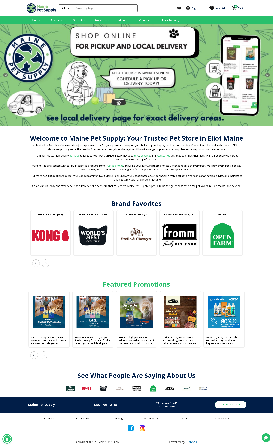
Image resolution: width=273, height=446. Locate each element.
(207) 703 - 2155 (105, 404)
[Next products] (45, 263)
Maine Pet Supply (41, 404)
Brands (55, 20)
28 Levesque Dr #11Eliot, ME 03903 (166, 405)
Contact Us (146, 20)
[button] (7, 439)
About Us (124, 20)
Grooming (79, 20)
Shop (34, 20)
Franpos (191, 442)
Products (49, 418)
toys (136, 155)
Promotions (101, 20)
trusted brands (114, 165)
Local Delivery (170, 20)
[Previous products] (36, 263)
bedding (145, 155)
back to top (233, 404)
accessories (163, 155)
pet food (74, 155)
